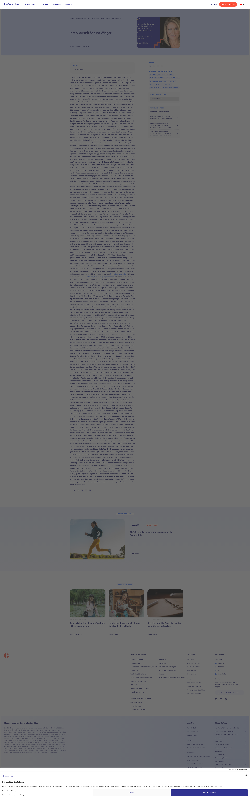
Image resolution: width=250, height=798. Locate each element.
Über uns (68, 4)
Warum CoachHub (31, 4)
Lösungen (45, 4)
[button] (31, 4)
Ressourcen (57, 4)
